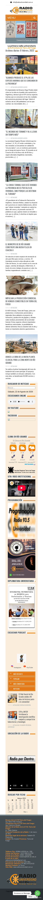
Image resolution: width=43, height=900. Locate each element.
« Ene (10, 812)
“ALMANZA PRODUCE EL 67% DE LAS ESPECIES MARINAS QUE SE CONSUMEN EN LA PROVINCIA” (21, 80)
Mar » (25, 812)
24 (24, 808)
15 (16, 806)
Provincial (28, 725)
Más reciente (18, 674)
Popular (16, 679)
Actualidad (14, 87)
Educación (22, 725)
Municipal (28, 705)
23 (20, 808)
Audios (25, 87)
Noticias (16, 688)
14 (12, 806)
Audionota (20, 87)
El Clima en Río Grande (21, 440)
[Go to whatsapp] (37, 893)
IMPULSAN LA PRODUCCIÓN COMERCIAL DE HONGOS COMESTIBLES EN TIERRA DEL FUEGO (21, 301)
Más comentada (18, 684)
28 (12, 810)
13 (9, 806)
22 (16, 808)
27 (9, 810)
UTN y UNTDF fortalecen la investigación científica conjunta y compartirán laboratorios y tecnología (21, 716)
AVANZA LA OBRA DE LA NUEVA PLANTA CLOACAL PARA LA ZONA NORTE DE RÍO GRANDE (20, 359)
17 (24, 806)
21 (12, 808)
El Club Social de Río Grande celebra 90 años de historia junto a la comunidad (26, 698)
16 (20, 806)
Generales (22, 705)
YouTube (29, 667)
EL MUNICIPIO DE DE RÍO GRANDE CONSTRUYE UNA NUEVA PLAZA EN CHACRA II (19, 247)
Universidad (11, 727)
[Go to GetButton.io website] (37, 897)
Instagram (17, 667)
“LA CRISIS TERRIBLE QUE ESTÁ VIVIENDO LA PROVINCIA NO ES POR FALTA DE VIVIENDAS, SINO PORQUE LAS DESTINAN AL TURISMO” (21, 189)
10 (24, 804)
